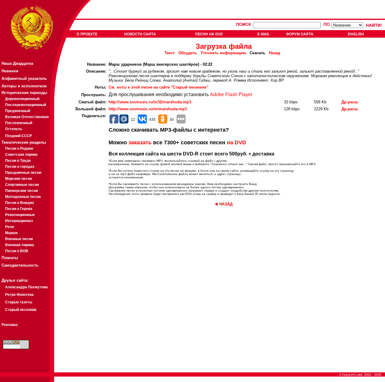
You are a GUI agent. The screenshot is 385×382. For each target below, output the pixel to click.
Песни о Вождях (19, 203)
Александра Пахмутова (26, 287)
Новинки (10, 71)
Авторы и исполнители (24, 86)
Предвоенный (17, 111)
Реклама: (10, 325)
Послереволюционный (25, 105)
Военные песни (19, 239)
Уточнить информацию (223, 53)
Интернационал (19, 221)
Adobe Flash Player (231, 94)
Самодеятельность (20, 265)
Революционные (20, 215)
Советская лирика (21, 154)
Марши (11, 233)
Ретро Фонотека (19, 295)
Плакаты (10, 257)
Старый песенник (20, 310)
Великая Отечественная (27, 117)
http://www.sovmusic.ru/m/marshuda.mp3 (148, 109)
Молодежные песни (23, 197)
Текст (170, 53)
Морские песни (18, 179)
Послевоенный (18, 123)
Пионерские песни (21, 191)
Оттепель (13, 129)
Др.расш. (350, 102)
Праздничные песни (23, 173)
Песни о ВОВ (16, 251)
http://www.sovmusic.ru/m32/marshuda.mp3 (150, 102)
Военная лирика (19, 245)
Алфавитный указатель (24, 78)
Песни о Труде (18, 160)
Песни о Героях (18, 209)
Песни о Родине (19, 148)
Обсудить (187, 53)
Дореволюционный (22, 99)
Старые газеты (18, 302)
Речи (9, 227)
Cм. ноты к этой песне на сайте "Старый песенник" (158, 87)
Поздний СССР (18, 136)
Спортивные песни (22, 185)
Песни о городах (20, 166)
